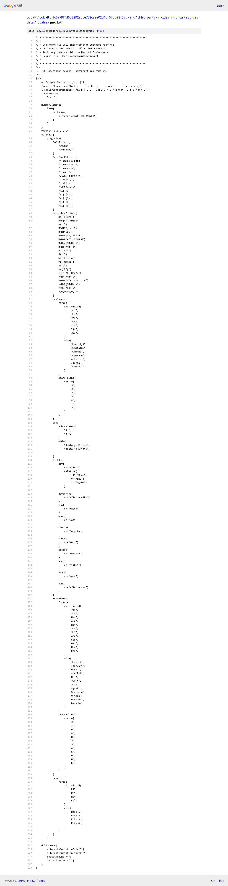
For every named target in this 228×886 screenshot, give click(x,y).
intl (172, 17)
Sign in (220, 5)
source (191, 17)
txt (213, 880)
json (221, 880)
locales (42, 22)
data (30, 22)
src (132, 17)
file (100, 30)
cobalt (32, 17)
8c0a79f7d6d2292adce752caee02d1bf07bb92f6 (87, 17)
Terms (41, 880)
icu (180, 17)
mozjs (162, 17)
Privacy (31, 880)
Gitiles (21, 880)
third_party (146, 17)
